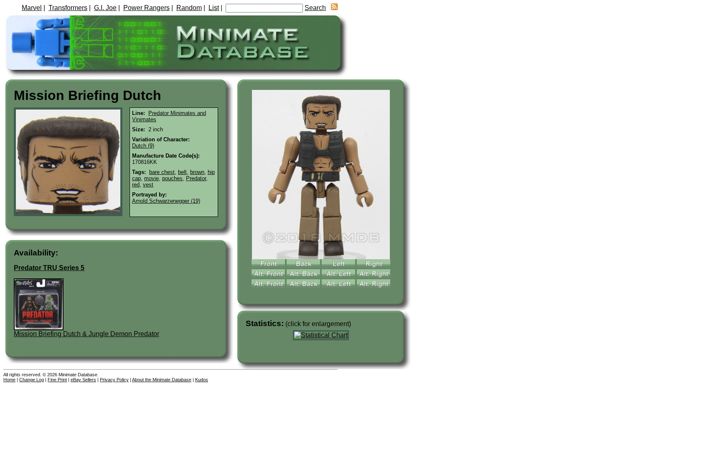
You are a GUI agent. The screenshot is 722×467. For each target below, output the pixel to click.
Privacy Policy (114, 379)
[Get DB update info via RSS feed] (334, 7)
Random (189, 7)
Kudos (201, 379)
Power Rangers (146, 7)
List (213, 7)
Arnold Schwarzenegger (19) (166, 201)
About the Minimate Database (161, 379)
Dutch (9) (143, 146)
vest (148, 184)
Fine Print (57, 379)
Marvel (32, 7)
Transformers (67, 7)
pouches (172, 178)
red (136, 184)
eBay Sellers (83, 379)
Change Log (31, 379)
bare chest (162, 172)
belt (182, 172)
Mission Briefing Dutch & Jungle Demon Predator (86, 333)
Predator (196, 178)
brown (197, 172)
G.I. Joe (105, 7)
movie (151, 178)
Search (315, 7)
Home (9, 379)
